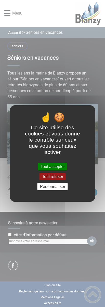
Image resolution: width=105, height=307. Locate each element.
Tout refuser (52, 176)
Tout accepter (53, 166)
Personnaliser (52, 186)
